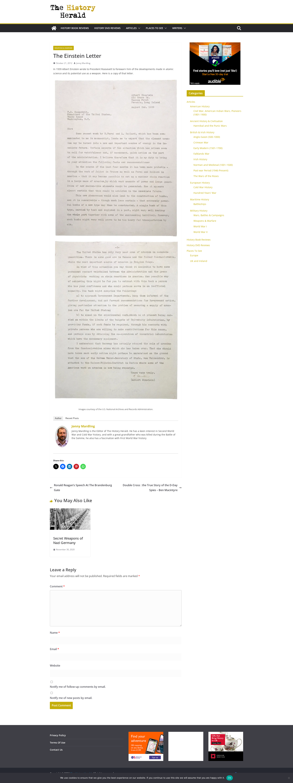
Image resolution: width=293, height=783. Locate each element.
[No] (288, 778)
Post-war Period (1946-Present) (210, 170)
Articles (131, 28)
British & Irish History (202, 132)
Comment (57, 586)
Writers (177, 28)
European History (200, 182)
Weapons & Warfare (63, 48)
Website (55, 665)
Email (54, 649)
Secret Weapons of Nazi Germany (68, 540)
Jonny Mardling (83, 63)
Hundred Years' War (204, 192)
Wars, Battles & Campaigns (208, 215)
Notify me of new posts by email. (71, 698)
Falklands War (201, 153)
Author (58, 418)
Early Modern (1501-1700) (207, 148)
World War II (200, 232)
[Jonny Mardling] (62, 428)
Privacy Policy (58, 735)
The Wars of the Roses (206, 176)
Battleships (199, 204)
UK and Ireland (198, 261)
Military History (198, 210)
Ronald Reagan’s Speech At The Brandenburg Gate (83, 487)
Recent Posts (72, 418)
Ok (229, 777)
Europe (194, 255)
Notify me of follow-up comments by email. (78, 687)
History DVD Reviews (107, 28)
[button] (138, 28)
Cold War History (202, 187)
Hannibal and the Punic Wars (210, 125)
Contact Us (56, 749)
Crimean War (200, 142)
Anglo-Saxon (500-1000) (206, 136)
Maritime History (199, 199)
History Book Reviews (75, 28)
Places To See (154, 28)
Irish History (200, 159)
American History (200, 106)
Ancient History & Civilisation (206, 121)
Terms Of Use (57, 742)
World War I (200, 226)
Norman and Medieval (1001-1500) (213, 164)
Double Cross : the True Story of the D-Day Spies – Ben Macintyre (150, 487)
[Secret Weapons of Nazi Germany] (70, 511)
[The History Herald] (54, 28)
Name (55, 633)
